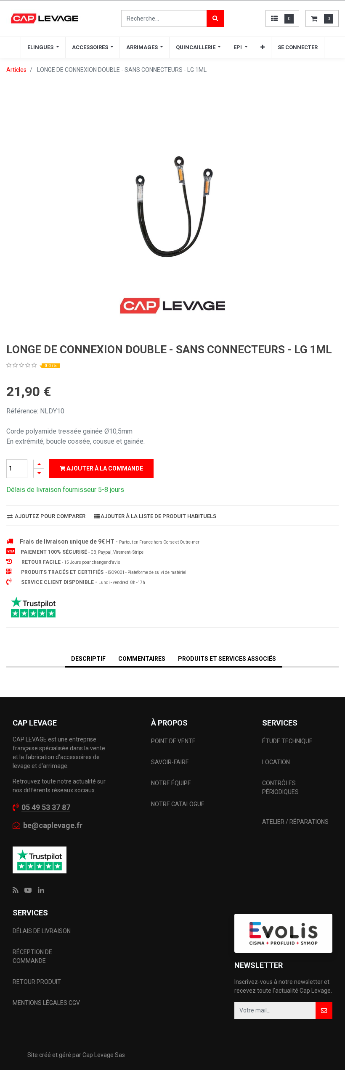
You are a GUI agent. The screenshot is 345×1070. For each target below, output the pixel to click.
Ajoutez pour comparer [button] (49, 516)
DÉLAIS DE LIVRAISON (42, 931)
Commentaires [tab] (141, 658)
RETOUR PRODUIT (37, 981)
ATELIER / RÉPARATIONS (295, 821)
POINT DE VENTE (173, 741)
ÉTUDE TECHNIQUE (288, 741)
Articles (16, 69)
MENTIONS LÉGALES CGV (46, 1002)
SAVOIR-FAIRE (170, 762)
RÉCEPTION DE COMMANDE (32, 956)
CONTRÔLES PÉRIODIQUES (280, 787)
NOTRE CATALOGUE (177, 804)
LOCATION (276, 762)
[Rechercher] (215, 18)
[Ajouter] (39, 464)
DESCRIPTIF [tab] (88, 658)
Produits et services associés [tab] (227, 658)
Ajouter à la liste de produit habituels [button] (158, 516)
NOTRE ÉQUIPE (171, 783)
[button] (262, 47)
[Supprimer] (39, 473)
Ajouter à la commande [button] (104, 468)
